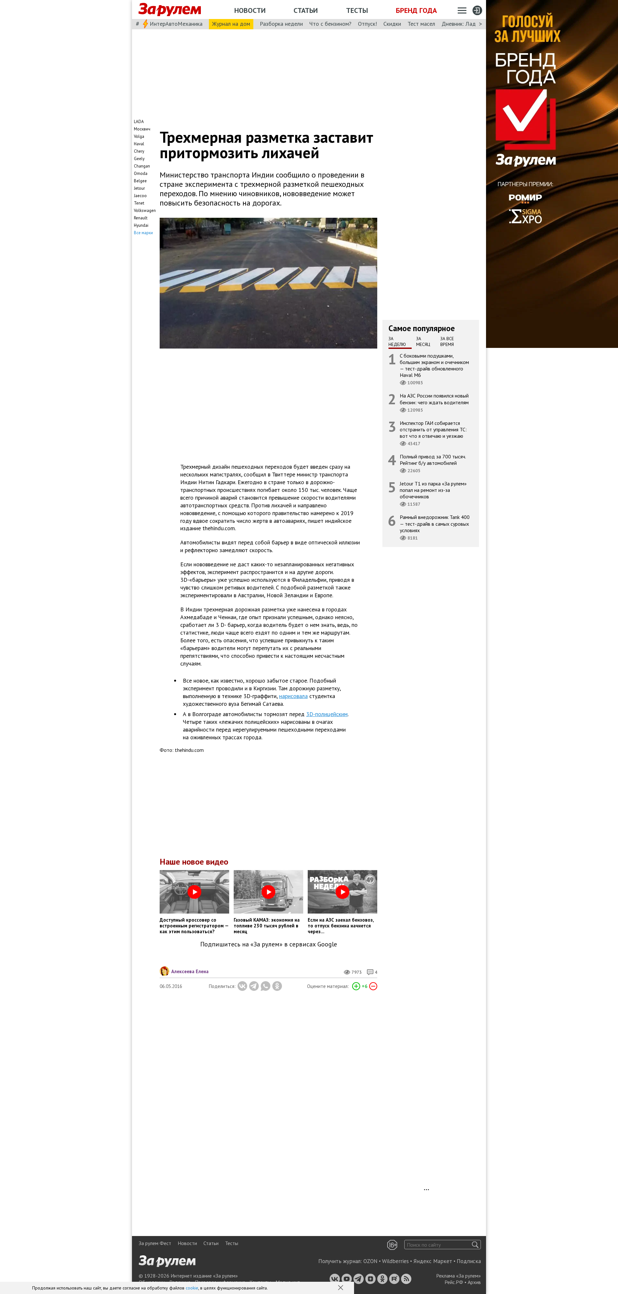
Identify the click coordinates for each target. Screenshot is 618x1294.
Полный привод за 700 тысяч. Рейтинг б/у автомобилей (433, 459)
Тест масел (421, 23)
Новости (250, 10)
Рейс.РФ (454, 1282)
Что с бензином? (330, 23)
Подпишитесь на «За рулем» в (268, 944)
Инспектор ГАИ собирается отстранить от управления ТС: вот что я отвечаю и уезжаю (433, 429)
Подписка (469, 1261)
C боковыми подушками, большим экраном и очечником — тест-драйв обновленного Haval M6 (434, 365)
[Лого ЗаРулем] (169, 9)
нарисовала (293, 696)
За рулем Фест (155, 1243)
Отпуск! (367, 23)
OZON (370, 1261)
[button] (341, 1288)
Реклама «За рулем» (458, 1275)
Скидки (392, 23)
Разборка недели (281, 23)
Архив (474, 1282)
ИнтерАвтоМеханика (176, 23)
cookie (192, 1288)
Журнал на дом (231, 23)
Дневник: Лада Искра (468, 23)
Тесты (357, 10)
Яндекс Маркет (432, 1261)
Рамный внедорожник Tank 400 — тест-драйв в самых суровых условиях (435, 523)
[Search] (475, 1244)
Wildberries (395, 1261)
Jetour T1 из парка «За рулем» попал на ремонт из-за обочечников (433, 490)
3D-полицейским (327, 714)
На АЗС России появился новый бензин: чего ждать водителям (434, 399)
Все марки (143, 232)
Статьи (306, 10)
